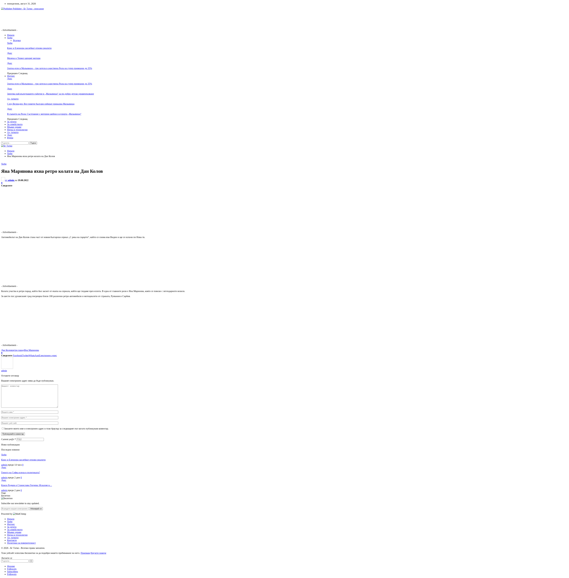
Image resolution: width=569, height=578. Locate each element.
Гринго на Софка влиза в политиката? (20, 472)
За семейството (15, 124)
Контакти (12, 540)
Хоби (9, 37)
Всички (17, 40)
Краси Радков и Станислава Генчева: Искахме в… (26, 485)
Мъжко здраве (14, 127)
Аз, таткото (13, 99)
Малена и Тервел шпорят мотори (23, 58)
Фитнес (11, 76)
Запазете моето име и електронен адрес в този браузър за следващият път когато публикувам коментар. (56, 428)
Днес (9, 53)
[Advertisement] (55, 19)
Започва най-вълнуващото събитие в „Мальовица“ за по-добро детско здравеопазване (50, 94)
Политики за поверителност (21, 543)
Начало (10, 35)
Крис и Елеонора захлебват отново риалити (29, 48)
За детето (11, 121)
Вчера (10, 137)
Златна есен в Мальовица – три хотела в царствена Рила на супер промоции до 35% (49, 68)
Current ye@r (8, 439)
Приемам (85, 553)
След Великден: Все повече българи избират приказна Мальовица (40, 104)
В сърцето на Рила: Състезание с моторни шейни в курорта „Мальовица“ (44, 114)
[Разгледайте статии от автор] (7, 368)
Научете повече (98, 553)
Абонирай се (36, 509)
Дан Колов (6, 350)
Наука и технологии (17, 129)
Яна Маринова (31, 350)
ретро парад (18, 350)
